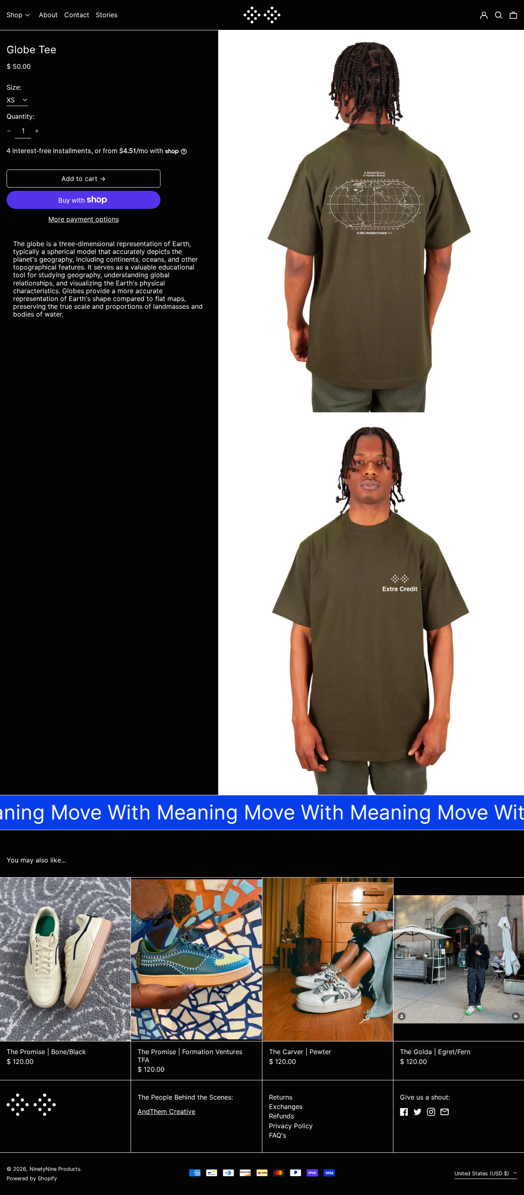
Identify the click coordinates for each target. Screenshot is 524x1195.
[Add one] (37, 131)
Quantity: (20, 116)
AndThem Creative (166, 1111)
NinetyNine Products (55, 1169)
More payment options (83, 219)
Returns (280, 1097)
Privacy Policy (291, 1126)
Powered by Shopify (32, 1178)
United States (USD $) (482, 1173)
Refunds (281, 1116)
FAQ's (277, 1135)
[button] (513, 15)
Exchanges (286, 1106)
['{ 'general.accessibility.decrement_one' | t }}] (9, 131)
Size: (14, 87)
